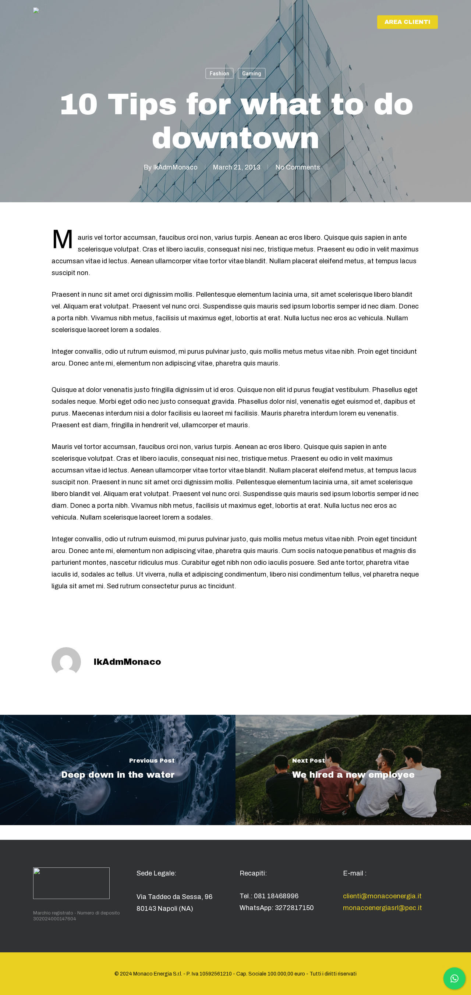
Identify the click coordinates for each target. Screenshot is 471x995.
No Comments (297, 167)
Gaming (251, 73)
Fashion (219, 73)
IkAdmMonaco (175, 167)
